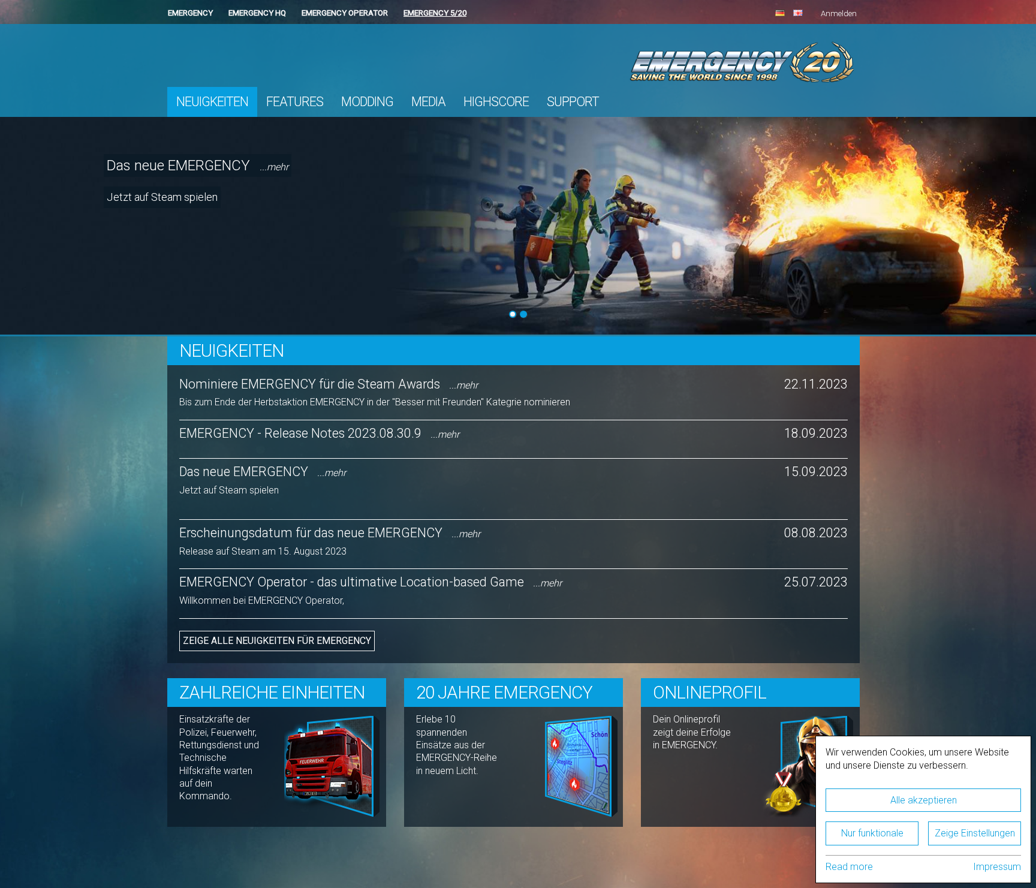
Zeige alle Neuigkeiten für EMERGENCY (277, 640)
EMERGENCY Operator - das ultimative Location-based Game (370, 581)
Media (428, 101)
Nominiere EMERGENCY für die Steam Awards (328, 384)
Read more (849, 866)
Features (294, 101)
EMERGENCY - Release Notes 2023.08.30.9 (319, 433)
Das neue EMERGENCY (197, 165)
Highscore (496, 101)
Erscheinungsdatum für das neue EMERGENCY (329, 532)
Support (573, 101)
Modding (367, 101)
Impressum (997, 866)
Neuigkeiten (212, 101)
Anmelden (839, 13)
